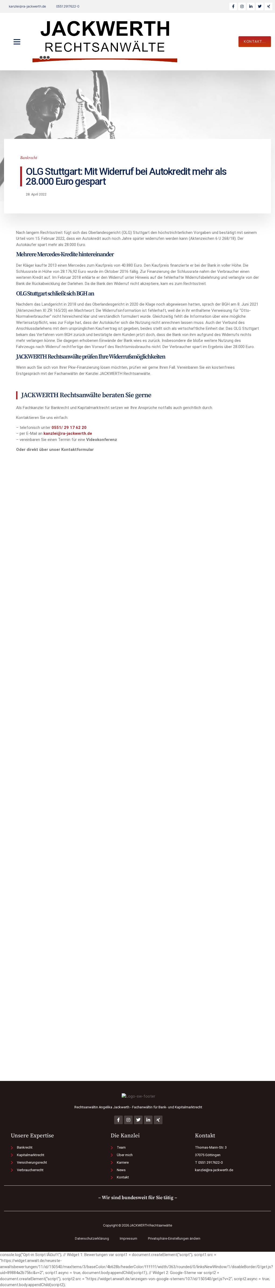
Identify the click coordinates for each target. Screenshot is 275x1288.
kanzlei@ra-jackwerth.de (68, 433)
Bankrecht (28, 157)
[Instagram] (242, 6)
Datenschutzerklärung (92, 1238)
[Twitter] (259, 6)
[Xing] (268, 6)
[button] (17, 41)
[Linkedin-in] (251, 6)
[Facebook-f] (233, 6)
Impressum (128, 1238)
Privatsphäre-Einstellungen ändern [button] (174, 1238)
